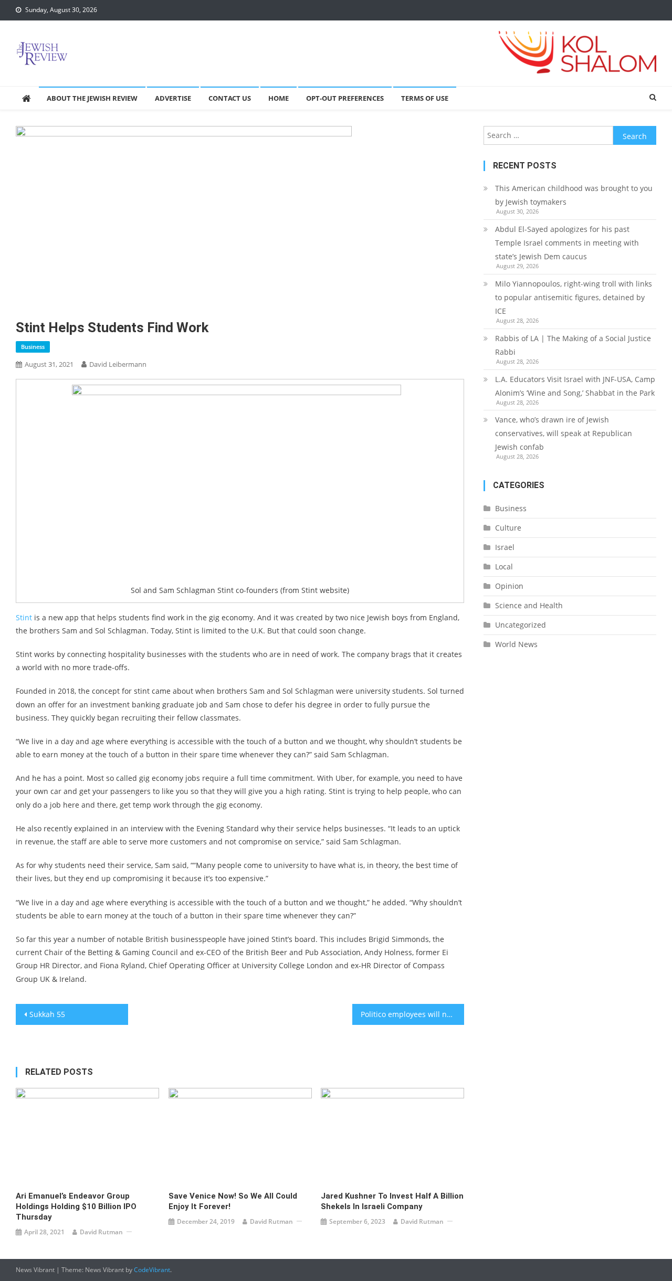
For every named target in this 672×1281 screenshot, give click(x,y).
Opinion (509, 586)
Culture (508, 528)
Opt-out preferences (345, 98)
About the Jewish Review (92, 98)
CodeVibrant (152, 1269)
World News (516, 644)
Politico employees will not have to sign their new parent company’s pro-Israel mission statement (413, 1014)
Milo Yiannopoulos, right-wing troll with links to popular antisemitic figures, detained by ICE (573, 297)
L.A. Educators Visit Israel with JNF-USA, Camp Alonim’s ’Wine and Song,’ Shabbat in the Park (575, 386)
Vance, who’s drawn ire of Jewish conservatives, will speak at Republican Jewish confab (563, 433)
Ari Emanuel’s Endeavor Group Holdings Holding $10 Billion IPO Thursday (76, 1206)
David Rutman (101, 1231)
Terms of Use (424, 98)
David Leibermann (117, 364)
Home (278, 98)
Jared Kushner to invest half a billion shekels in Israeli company (392, 1201)
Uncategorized (520, 625)
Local (504, 566)
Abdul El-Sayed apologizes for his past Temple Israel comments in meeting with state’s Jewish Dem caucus (567, 242)
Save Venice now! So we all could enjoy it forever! (233, 1201)
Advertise (173, 98)
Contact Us (229, 98)
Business (33, 347)
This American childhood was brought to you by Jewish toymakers (574, 195)
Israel (504, 547)
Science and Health (529, 605)
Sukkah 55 (47, 1014)
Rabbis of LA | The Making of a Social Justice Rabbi (573, 345)
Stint (24, 617)
